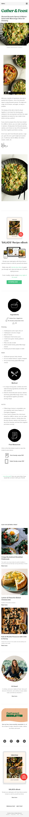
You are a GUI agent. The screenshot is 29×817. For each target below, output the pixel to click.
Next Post (19, 806)
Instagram (11, 741)
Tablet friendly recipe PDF (17, 461)
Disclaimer (8, 814)
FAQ (18, 814)
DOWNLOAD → (14, 282)
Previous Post (10, 806)
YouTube (24, 741)
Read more (4, 566)
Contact (21, 814)
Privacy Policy (13, 814)
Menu (3, 3)
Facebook (17, 741)
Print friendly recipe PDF (17, 455)
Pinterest (4, 741)
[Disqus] (14, 502)
